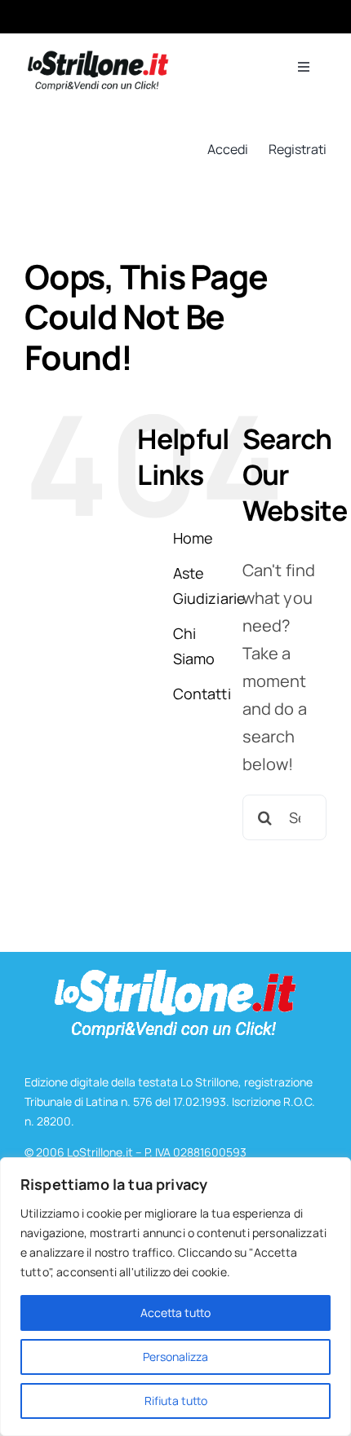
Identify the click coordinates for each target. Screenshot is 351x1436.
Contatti (202, 693)
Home (193, 538)
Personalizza (175, 1356)
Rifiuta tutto (175, 1400)
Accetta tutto (175, 1312)
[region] (175, 1296)
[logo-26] (97, 57)
